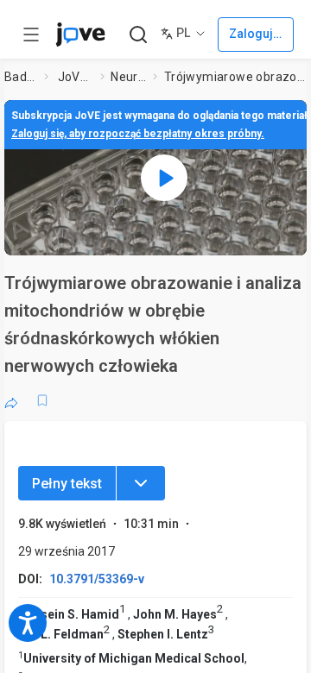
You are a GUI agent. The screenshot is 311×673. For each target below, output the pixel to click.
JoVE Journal (76, 77)
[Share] (11, 400)
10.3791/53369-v (96, 579)
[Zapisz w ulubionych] (42, 400)
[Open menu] (31, 34)
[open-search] (137, 34)
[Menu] (141, 483)
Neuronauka (128, 77)
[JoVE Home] (80, 34)
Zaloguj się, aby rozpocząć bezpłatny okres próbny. (137, 134)
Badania (20, 77)
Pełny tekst (67, 483)
